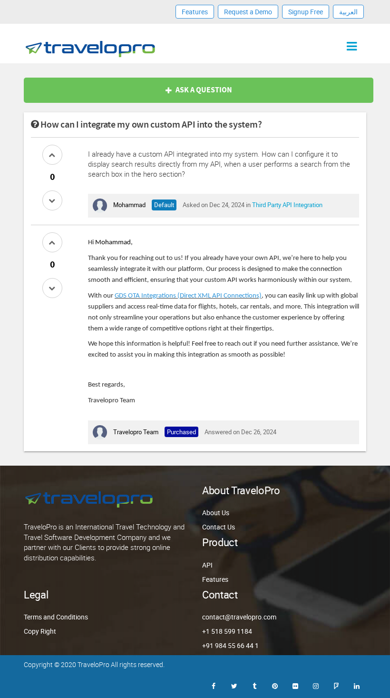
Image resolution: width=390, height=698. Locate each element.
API (207, 564)
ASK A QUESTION (204, 90)
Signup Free (305, 11)
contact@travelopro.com (239, 616)
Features (195, 11)
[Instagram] (315, 685)
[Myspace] (336, 685)
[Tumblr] (254, 685)
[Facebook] (213, 685)
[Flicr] (295, 685)
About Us (215, 512)
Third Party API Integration (287, 204)
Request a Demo (248, 11)
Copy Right (40, 631)
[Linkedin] (356, 685)
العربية (348, 11)
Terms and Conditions (56, 616)
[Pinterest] (274, 685)
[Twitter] (234, 685)
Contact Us (218, 526)
